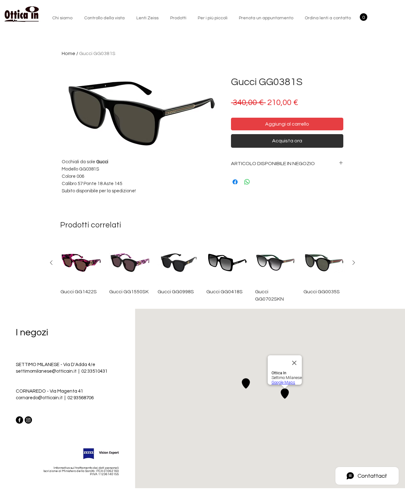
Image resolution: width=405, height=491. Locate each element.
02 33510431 (94, 371)
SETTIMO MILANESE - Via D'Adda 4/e (55, 364)
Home (68, 53)
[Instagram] (28, 420)
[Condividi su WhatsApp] (247, 182)
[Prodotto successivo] (354, 262)
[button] (363, 17)
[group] (202, 272)
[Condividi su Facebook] (235, 182)
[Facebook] (19, 420)
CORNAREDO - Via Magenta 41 (49, 391)
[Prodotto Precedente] (51, 262)
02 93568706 (80, 397)
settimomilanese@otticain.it (47, 371)
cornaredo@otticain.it (39, 397)
